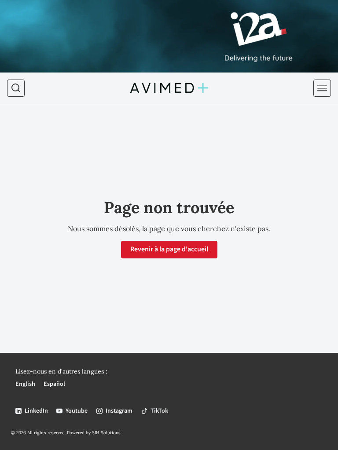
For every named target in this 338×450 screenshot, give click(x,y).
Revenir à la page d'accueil (169, 249)
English (25, 384)
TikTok (159, 410)
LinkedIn (36, 410)
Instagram (119, 410)
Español (54, 384)
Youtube (77, 410)
